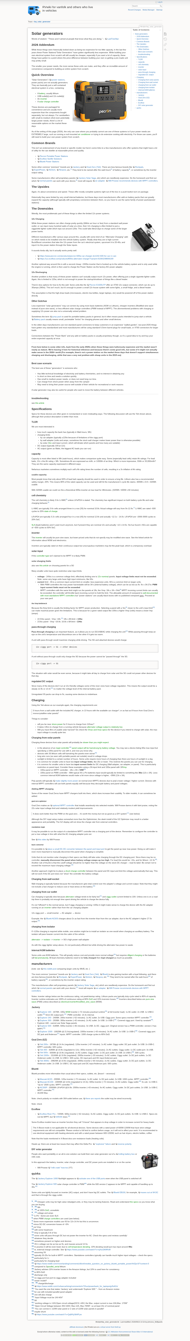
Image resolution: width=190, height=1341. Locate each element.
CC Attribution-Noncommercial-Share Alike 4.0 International (130, 1332)
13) (52, 688)
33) (115, 1020)
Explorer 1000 (46, 1031)
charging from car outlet (147, 85)
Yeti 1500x (44, 1055)
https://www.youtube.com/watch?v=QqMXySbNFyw (59, 1314)
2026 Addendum (143, 36)
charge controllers (52, 1218)
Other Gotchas (143, 49)
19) (72, 865)
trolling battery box (126, 1154)
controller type (43, 556)
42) (53, 1089)
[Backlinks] (165, 44)
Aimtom (52, 170)
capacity (141, 62)
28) (117, 998)
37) (58, 1033)
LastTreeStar (113, 39)
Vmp (125, 767)
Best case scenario (145, 52)
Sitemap (159, 10)
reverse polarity (124, 1144)
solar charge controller (49, 101)
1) (71, 169)
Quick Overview (142, 39)
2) (111, 169)
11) (62, 618)
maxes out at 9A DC (149, 1192)
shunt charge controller (75, 871)
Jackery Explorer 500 (47, 1184)
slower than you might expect (96, 742)
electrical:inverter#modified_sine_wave (78, 1002)
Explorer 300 (45, 1020)
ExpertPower (39, 170)
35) (44, 1028)
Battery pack (39, 319)
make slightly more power (66, 781)
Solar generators (141, 34)
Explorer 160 (45, 1012)
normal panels (46, 181)
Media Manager (149, 10)
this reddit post (49, 969)
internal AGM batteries (146, 90)
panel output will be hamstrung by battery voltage (93, 748)
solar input (142, 70)
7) (134, 508)
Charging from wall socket (148, 82)
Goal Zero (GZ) (144, 98)
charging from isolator (146, 88)
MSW (68, 1012)
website (59, 1117)
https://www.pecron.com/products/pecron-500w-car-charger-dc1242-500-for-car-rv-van (78, 256)
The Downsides (142, 47)
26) (46, 979)
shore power (57, 724)
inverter (141, 67)
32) (150, 1017)
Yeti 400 (43, 1050)
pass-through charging (146, 72)
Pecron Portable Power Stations (54, 156)
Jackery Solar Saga (87, 178)
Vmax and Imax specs (97, 730)
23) (114, 954)
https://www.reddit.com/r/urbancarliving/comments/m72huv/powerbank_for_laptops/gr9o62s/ (77, 1286)
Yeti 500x (44, 1052)
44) (85, 1183)
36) (136, 1031)
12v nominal (103, 576)
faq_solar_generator (42, 22)
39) (150, 1078)
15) (96, 753)
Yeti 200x (44, 1044)
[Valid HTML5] (100, 1335)
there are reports (93, 1098)
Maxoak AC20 (46, 1079)
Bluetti (140, 100)
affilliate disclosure (77, 1327)
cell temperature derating (79, 1247)
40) (140, 1081)
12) (126, 631)
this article (39, 403)
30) (44, 1014)
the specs (134, 1202)
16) (85, 769)
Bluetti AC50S (52, 918)
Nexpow (62, 170)
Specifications (142, 57)
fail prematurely (41, 958)
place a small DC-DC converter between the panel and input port (76, 849)
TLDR (140, 59)
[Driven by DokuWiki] (123, 1335)
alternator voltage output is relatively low (104, 727)
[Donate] (77, 1335)
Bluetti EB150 (119, 1192)
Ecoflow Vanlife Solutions (51, 159)
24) (108, 976)
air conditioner (84, 134)
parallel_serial (53, 1266)
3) (129, 169)
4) (76, 180)
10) (154, 607)
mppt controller (62, 748)
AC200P (43, 1087)
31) (65, 1014)
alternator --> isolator (41, 939)
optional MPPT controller (63, 805)
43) (69, 1116)
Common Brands (143, 42)
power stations (58, 80)
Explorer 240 (45, 1017)
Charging (140, 77)
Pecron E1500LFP (97, 285)
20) (94, 886)
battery (42, 93)
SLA (33, 525)
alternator (70, 897)
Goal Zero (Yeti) (94, 167)
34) (152, 1020)
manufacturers (142, 93)
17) (128, 813)
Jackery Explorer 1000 (48, 1178)
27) (77, 987)
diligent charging (134, 955)
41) (71, 1084)
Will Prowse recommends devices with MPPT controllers (133, 181)
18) (156, 859)
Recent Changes (134, 10)
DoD (91, 999)
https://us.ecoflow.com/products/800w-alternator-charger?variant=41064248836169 (76, 259)
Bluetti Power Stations (49, 161)
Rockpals (139, 167)
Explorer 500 (45, 1026)
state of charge (50, 511)
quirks (139, 108)
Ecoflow (141, 103)
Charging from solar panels (148, 80)
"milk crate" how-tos (59, 1168)
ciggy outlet (111, 897)
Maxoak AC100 (46, 1082)
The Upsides (141, 44)
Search (161, 6)
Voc (50, 443)
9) (126, 607)
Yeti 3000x (44, 1061)
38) (133, 1052)
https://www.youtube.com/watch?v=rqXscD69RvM (89, 1249)
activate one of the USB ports (92, 1178)
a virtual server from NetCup (110, 1327)
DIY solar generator (145, 105)
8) (120, 589)
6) (48, 502)
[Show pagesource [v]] (165, 34)
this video (42, 839)
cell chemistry (143, 65)
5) (66, 499)
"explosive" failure (103, 1144)
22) (39, 920)
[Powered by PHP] (89, 1335)
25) (149, 976)
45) (36, 1186)
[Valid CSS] (112, 1335)
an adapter (100, 181)
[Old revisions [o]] (165, 39)
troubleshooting (144, 54)
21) (101, 896)
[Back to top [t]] (165, 49)
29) (106, 1011)
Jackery (141, 95)
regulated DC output (146, 75)
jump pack (56, 316)
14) (70, 747)
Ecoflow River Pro (47, 1114)
